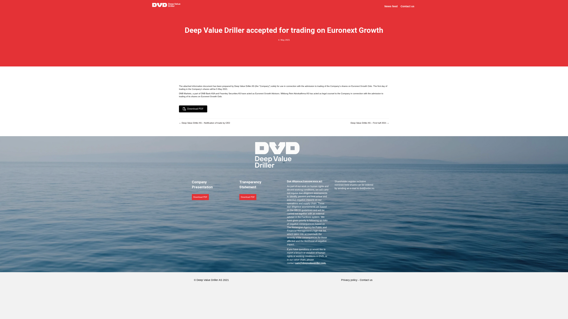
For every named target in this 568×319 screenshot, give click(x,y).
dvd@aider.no (367, 188)
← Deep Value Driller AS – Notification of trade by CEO (204, 123)
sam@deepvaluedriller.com (310, 263)
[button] (200, 197)
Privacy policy (349, 280)
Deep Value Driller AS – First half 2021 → (370, 123)
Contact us (366, 280)
